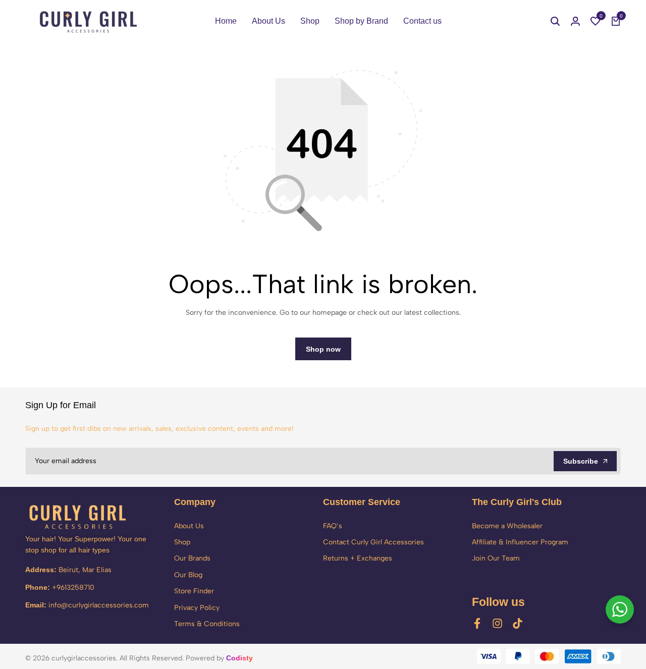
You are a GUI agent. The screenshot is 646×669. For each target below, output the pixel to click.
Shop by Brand (361, 21)
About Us (268, 21)
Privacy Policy (197, 607)
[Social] (477, 623)
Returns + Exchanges (357, 558)
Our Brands (192, 558)
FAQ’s (332, 526)
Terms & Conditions (207, 624)
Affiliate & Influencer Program (520, 542)
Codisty (239, 658)
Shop (309, 21)
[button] (595, 21)
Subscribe (580, 461)
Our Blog (188, 575)
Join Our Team (496, 558)
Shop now (323, 349)
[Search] (555, 21)
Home (226, 21)
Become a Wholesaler (507, 526)
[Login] (575, 21)
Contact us (422, 21)
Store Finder (194, 591)
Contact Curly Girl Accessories (373, 542)
